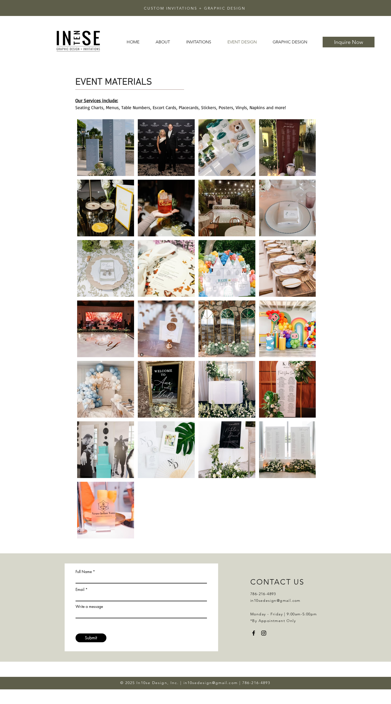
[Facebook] (253, 633)
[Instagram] (263, 633)
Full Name (84, 572)
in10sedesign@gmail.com (275, 600)
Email (80, 589)
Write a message (89, 606)
